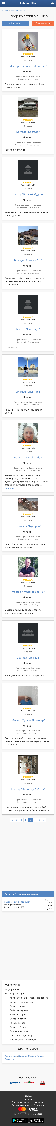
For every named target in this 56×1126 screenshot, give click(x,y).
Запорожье (10, 1059)
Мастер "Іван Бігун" (28, 329)
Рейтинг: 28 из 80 (28, 517)
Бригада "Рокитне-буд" (28, 260)
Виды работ (11, 984)
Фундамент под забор (21, 1035)
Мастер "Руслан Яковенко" (28, 591)
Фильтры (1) (17, 23)
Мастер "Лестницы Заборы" (28, 789)
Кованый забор (17, 1023)
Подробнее (10, 488)
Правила (28, 1099)
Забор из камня (18, 1006)
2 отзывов (28, 783)
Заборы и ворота (17, 993)
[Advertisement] (28, 946)
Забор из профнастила (21, 1002)
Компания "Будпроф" (28, 526)
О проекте (39, 1105)
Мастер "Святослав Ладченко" (28, 66)
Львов (40, 1056)
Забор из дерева (18, 1014)
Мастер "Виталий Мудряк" (28, 194)
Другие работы (16, 989)
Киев (7, 1056)
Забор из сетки (18, 1018)
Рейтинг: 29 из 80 (28, 57)
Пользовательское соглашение (28, 1102)
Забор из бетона (18, 1027)
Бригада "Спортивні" (28, 391)
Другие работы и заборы (23, 1039)
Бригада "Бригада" (28, 657)
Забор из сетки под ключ (17, 901)
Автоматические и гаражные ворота (29, 997)
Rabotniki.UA (28, 3)
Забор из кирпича (19, 1010)
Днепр (14, 1056)
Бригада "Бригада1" (28, 131)
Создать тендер (44, 23)
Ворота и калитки (19, 1031)
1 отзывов (28, 254)
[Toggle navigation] (3, 3)
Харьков (22, 1056)
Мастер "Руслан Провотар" (28, 720)
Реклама (28, 1095)
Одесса (32, 1056)
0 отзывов (28, 60)
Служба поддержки (22, 1105)
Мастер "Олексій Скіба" (28, 457)
